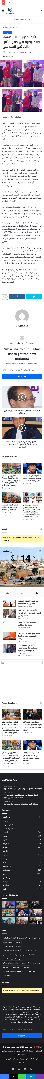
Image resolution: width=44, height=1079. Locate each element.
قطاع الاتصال (31, 971)
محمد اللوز (6, 975)
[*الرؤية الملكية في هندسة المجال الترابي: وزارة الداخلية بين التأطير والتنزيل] (9, 613)
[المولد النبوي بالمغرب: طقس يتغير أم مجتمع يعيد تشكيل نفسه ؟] (11, 497)
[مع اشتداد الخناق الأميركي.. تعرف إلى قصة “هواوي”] (9, 603)
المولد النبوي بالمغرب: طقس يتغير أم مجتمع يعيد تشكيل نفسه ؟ (10, 507)
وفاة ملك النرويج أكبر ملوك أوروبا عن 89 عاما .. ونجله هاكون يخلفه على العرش (32, 726)
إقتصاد (5, 832)
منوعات (6, 881)
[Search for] (41, 11)
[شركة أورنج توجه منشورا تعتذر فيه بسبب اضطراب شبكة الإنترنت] (9, 636)
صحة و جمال (9, 828)
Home (6, 27)
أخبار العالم (7, 817)
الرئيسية (8, 1059)
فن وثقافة (13, 27)
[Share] (17, 296)
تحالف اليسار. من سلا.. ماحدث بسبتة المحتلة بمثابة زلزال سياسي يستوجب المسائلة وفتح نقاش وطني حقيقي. (10, 727)
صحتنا (5, 862)
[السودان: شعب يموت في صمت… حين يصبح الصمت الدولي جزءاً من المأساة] (32, 468)
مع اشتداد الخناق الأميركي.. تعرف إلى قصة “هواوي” (28, 602)
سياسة (5, 859)
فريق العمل (21, 1059)
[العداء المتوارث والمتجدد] (8, 904)
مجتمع (5, 874)
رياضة (5, 855)
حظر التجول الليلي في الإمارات (12, 959)
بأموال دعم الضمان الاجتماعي (12, 950)
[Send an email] (14, 52)
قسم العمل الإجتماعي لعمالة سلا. (13, 971)
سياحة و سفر (10, 825)
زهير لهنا (6, 967)
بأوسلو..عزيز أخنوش (30, 950)
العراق (18, 942)
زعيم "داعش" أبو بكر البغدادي (31, 963)
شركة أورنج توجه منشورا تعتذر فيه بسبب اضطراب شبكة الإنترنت (29, 636)
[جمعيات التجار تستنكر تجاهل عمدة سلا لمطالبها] (9, 625)
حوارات (6, 851)
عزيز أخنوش (16, 967)
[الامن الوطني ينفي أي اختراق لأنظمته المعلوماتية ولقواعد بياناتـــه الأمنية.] (8, 920)
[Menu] (3, 11)
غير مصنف (7, 866)
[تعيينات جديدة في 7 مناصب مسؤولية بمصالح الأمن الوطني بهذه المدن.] (35, 912)
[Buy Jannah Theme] (22, 19)
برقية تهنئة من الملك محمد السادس (14, 955)
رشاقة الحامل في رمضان (11, 963)
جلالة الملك (31, 955)
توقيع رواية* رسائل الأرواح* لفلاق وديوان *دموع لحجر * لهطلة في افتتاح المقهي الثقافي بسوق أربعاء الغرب (11, 480)
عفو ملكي (26, 967)
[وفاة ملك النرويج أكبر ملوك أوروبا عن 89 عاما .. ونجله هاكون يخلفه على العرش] (32, 714)
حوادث (5, 847)
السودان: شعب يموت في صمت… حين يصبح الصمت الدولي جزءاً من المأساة (32, 478)
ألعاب (7, 821)
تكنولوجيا (6, 843)
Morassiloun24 (23, 1055)
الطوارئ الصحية (8, 942)
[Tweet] (34, 296)
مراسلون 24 (22, 326)
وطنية (5, 889)
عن (14, 1059)
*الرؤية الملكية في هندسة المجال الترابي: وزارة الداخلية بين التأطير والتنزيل (29, 613)
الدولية (5, 836)
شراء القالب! (22, 1063)
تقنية (5, 840)
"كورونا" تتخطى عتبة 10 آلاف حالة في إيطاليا (16, 938)
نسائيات (6, 885)
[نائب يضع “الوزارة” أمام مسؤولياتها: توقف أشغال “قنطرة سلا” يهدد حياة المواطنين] (9, 648)
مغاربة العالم (7, 878)
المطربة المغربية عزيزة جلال (12, 946)
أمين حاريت (37, 938)
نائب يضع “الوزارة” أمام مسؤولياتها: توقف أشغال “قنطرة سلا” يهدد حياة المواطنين (27, 649)
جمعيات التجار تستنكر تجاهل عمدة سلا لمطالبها (28, 624)
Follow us (5, 982)
